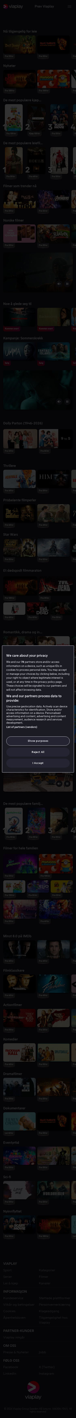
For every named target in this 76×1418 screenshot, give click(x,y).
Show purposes (38, 741)
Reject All (38, 752)
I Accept (38, 763)
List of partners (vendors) (21, 727)
